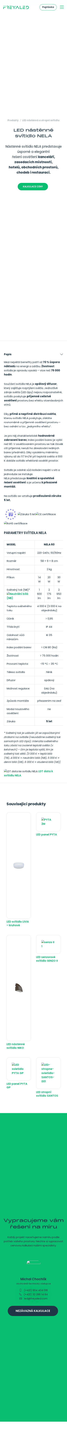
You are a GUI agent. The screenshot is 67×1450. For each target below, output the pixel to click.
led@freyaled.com (35, 1298)
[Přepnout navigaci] (62, 7)
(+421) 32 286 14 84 (35, 1294)
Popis (8, 354)
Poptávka (48, 7)
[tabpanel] (33, 566)
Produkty (13, 120)
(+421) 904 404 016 (35, 1290)
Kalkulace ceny (33, 186)
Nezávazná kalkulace (33, 1311)
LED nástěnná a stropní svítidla (40, 120)
